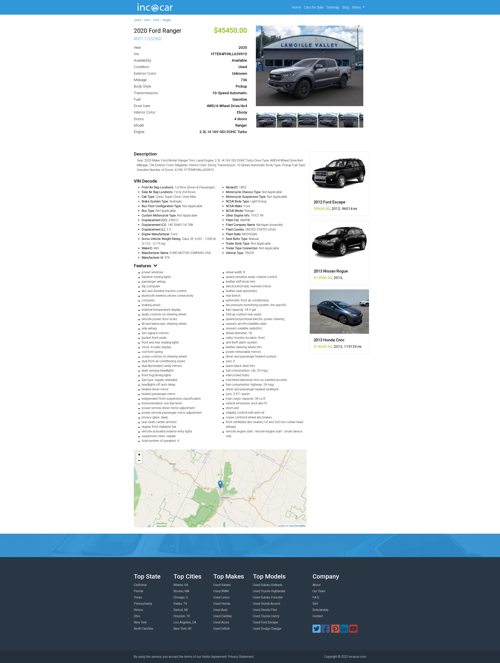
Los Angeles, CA (184, 622)
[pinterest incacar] (335, 631)
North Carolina (143, 628)
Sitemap (333, 7)
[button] (220, 484)
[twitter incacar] (316, 631)
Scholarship (320, 610)
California (140, 585)
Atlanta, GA (180, 585)
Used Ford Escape (265, 622)
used (137, 20)
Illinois (138, 610)
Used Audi (220, 610)
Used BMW (221, 591)
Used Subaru (222, 585)
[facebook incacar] (325, 631)
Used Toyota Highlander (269, 591)
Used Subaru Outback (267, 585)
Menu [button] (357, 7)
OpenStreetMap (297, 525)
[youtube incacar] (353, 631)
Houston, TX (181, 616)
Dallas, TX (180, 603)
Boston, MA (181, 591)
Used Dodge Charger (267, 628)
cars (147, 20)
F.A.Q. (316, 597)
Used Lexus (221, 597)
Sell (315, 603)
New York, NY (182, 628)
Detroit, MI (180, 610)
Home (297, 7)
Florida (138, 591)
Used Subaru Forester (268, 597)
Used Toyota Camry (266, 616)
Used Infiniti (221, 628)
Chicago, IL (180, 597)
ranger (166, 20)
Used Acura (221, 622)
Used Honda (221, 603)
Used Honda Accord (266, 603)
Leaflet (281, 525)
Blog (345, 7)
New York (140, 622)
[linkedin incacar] (344, 631)
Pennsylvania (143, 603)
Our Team (318, 591)
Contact (317, 616)
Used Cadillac (222, 616)
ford (156, 20)
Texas (138, 597)
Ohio (137, 616)
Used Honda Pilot (265, 610)
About (316, 585)
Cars (313, 7)
